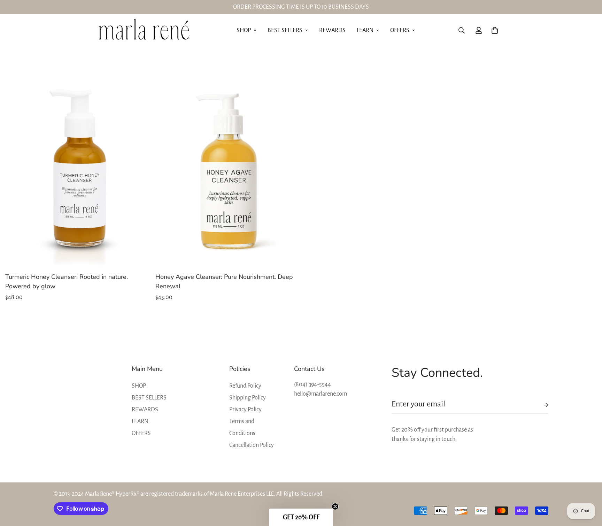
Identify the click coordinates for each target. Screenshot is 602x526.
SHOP (244, 30)
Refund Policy (245, 386)
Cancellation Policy (251, 445)
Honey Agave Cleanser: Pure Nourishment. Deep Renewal (224, 281)
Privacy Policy (245, 409)
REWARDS (332, 30)
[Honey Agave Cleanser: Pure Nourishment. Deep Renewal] (226, 170)
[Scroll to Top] (588, 488)
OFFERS (399, 30)
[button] (301, 517)
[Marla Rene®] (145, 30)
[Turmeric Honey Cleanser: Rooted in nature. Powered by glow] (76, 170)
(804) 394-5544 (312, 384)
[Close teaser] (335, 506)
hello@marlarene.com (320, 394)
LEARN (365, 30)
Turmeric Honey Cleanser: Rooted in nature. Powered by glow (66, 281)
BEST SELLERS (285, 30)
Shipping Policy (247, 398)
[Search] (462, 30)
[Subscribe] (540, 405)
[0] (495, 30)
